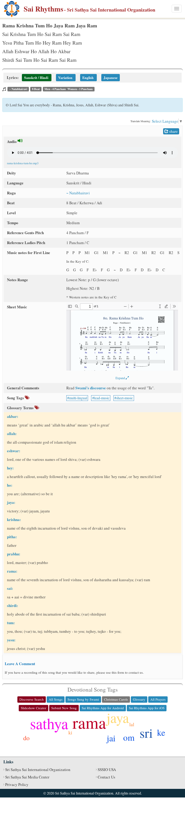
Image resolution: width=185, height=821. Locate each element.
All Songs (55, 699)
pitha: (12, 537)
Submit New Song (64, 708)
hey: (10, 468)
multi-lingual (78, 397)
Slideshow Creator (33, 708)
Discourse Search (31, 699)
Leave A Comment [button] (20, 663)
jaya (117, 717)
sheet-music (124, 397)
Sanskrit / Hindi (36, 77)
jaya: (11, 502)
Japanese (111, 77)
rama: (12, 571)
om (128, 737)
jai (111, 738)
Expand (121, 378)
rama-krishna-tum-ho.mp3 (23, 163)
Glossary (139, 699)
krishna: (14, 519)
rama (89, 722)
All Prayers (158, 699)
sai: (10, 588)
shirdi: (12, 605)
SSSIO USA (107, 769)
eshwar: (13, 451)
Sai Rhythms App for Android (103, 708)
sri (146, 732)
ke (161, 732)
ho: (9, 485)
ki (70, 732)
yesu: (11, 640)
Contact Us (106, 777)
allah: (12, 433)
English (88, 77)
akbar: (12, 416)
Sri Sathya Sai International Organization (37, 769)
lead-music (101, 397)
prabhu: (13, 554)
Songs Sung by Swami (83, 699)
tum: (11, 623)
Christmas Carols (116, 699)
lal (131, 724)
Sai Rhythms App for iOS (146, 708)
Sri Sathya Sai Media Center (27, 777)
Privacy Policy (16, 784)
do (26, 737)
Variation (65, 77)
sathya (49, 723)
